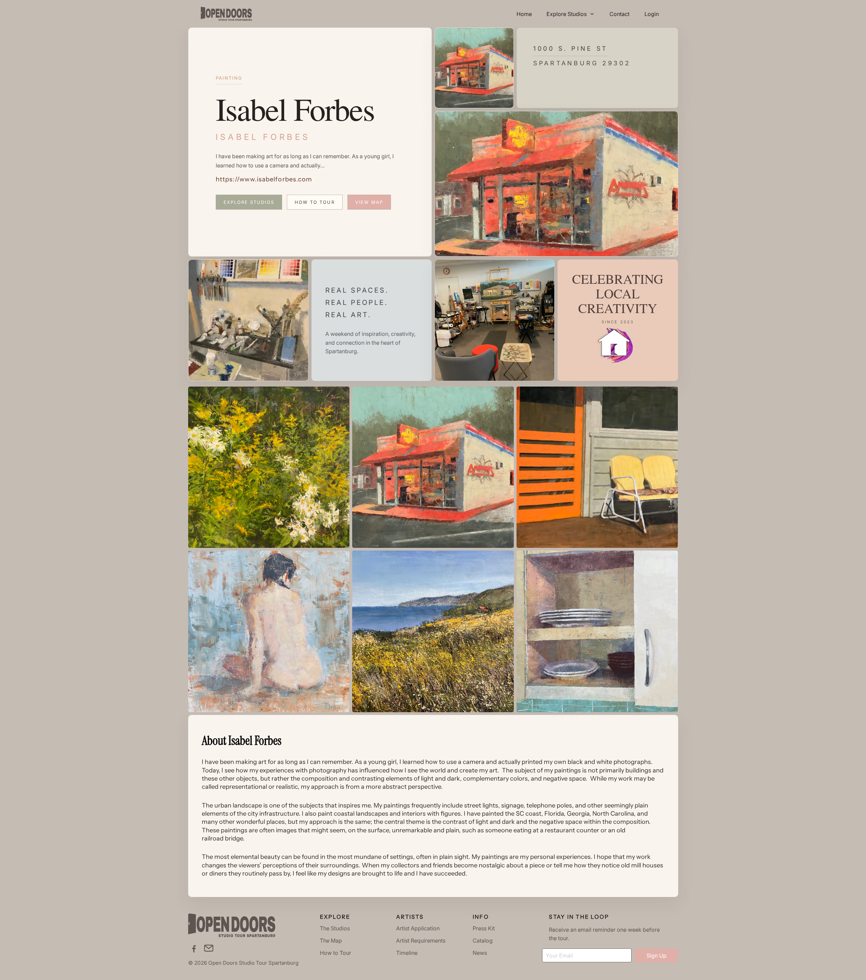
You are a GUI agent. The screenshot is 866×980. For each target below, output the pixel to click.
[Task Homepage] (226, 14)
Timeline (407, 952)
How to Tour (315, 202)
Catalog (483, 940)
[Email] (208, 948)
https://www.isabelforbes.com (264, 179)
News (480, 952)
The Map (331, 940)
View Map (369, 202)
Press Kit (484, 928)
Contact (619, 14)
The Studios (335, 928)
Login (651, 14)
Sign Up (657, 955)
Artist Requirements (420, 940)
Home (524, 14)
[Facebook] (193, 948)
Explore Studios (249, 202)
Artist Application (418, 928)
